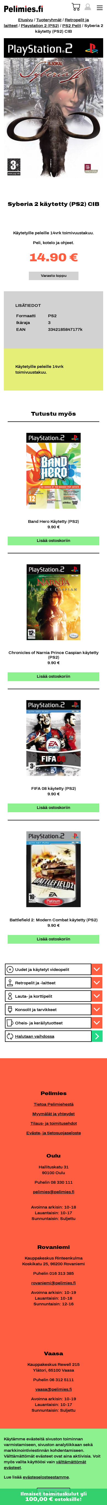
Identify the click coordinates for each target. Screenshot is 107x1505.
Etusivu (25, 20)
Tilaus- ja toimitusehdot (53, 1124)
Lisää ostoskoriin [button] (53, 541)
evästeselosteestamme (46, 1477)
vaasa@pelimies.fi (53, 1389)
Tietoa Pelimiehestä (54, 1104)
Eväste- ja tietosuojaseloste (53, 1133)
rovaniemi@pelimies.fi (53, 1283)
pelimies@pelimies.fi (53, 1192)
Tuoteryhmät (48, 20)
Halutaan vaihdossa (34, 1037)
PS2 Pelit (71, 26)
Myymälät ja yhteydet (53, 1114)
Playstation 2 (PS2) (40, 26)
